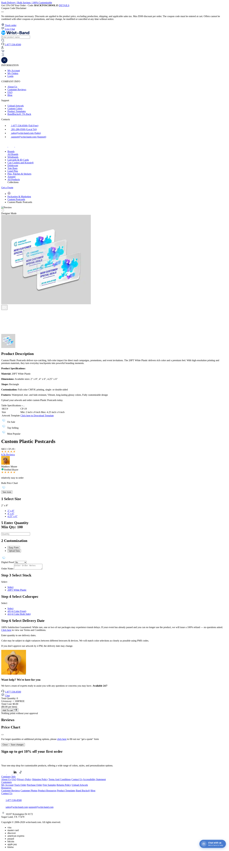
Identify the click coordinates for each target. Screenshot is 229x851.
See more (6, 492)
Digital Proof (7, 562)
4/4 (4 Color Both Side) (19, 614)
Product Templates (16, 111)
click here (62, 739)
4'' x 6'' (10, 513)
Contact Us (76, 779)
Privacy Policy (24, 779)
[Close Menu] (4, 62)
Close (5, 745)
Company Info (8, 776)
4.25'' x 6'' (12, 516)
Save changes (17, 745)
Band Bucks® (83, 790)
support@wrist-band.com (41, 807)
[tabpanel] (114, 558)
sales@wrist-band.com (17, 807)
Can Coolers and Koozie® (20, 162)
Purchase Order (34, 785)
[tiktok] (18, 146)
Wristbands (12, 157)
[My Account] (2, 48)
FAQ (9, 92)
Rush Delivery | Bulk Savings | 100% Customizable (26, 2)
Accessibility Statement (94, 779)
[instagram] (11, 146)
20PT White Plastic (16, 590)
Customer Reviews (16, 89)
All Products (13, 179)
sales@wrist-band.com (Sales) (26, 133)
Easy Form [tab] (14, 547)
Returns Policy (64, 785)
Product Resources (47, 790)
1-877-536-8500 (13, 691)
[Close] (2, 734)
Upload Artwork (15, 105)
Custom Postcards (16, 199)
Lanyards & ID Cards (18, 160)
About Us (12, 86)
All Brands (12, 154)
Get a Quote (7, 187)
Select (10, 587)
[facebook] (4, 146)
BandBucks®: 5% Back (19, 114)
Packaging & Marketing (19, 196)
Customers (6, 782)
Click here (6, 630)
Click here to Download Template (37, 415)
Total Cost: (9, 704)
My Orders (12, 73)
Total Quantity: (9, 698)
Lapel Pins (12, 171)
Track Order (20, 785)
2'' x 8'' (10, 510)
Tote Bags (12, 168)
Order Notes (7, 568)
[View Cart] (2, 52)
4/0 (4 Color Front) (16, 611)
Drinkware (12, 165)
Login (10, 76)
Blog (9, 95)
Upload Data (14, 551)
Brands (10, 151)
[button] (114, 55)
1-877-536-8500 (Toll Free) (24, 125)
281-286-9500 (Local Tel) (24, 129)
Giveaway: (13, 701)
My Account (13, 70)
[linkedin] (15, 773)
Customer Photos (29, 790)
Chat (7, 695)
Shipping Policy (40, 779)
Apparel (11, 176)
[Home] (9, 193)
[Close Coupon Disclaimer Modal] (2, 11)
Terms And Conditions (59, 779)
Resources (6, 787)
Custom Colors (14, 108)
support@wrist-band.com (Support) (28, 136)
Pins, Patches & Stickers (19, 174)
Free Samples (49, 785)
